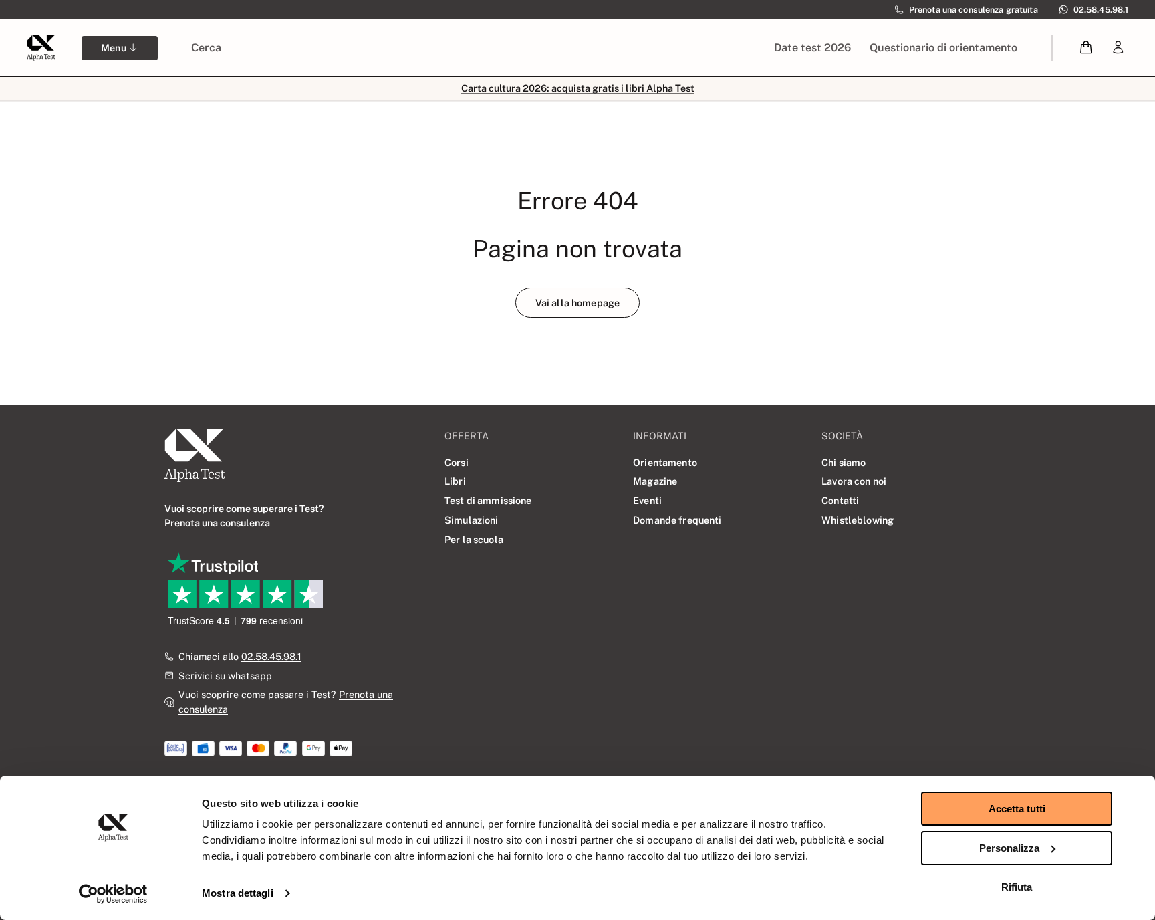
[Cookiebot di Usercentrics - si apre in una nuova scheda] (113, 894)
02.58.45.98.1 (271, 656)
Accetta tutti (1017, 808)
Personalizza (1009, 848)
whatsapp (250, 675)
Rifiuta (1016, 887)
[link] (1118, 48)
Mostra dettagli (237, 893)
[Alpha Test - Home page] (40, 47)
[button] (1086, 47)
